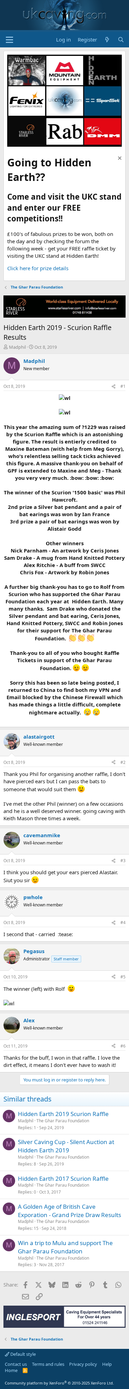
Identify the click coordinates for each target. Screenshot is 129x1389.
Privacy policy (83, 1364)
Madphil (17, 347)
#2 (123, 762)
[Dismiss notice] (119, 159)
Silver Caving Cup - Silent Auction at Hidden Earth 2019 (66, 1146)
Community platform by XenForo (59, 1383)
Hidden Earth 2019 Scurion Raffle (63, 1114)
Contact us (16, 1364)
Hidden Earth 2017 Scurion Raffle (63, 1178)
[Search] (121, 39)
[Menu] (9, 40)
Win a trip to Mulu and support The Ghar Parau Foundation (65, 1247)
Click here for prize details (37, 268)
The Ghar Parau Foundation (62, 1121)
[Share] (113, 387)
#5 (123, 977)
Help (107, 1364)
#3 (123, 860)
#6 (123, 1046)
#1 (123, 386)
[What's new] (107, 39)
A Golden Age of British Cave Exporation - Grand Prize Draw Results (69, 1211)
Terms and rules (48, 1364)
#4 (123, 922)
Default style (22, 1354)
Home (11, 1370)
